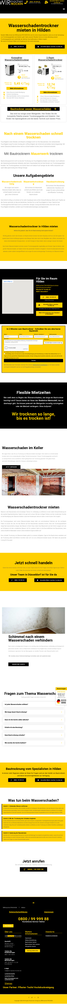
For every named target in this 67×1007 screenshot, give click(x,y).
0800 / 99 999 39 (35, 2)
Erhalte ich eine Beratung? (14, 731)
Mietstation (46, 343)
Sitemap (8, 983)
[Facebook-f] (28, 997)
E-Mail (20, 338)
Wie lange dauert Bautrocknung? (16, 716)
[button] (63, 9)
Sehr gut (61, 694)
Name (5, 338)
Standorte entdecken (51, 935)
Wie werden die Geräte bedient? (15, 747)
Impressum (49, 912)
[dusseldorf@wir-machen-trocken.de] (46, 2)
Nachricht (6, 342)
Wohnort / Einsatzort (39, 338)
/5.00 (61, 696)
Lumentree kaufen (10, 973)
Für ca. (23, 71)
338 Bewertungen (61, 697)
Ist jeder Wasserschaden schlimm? (16, 708)
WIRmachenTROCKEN (10, 907)
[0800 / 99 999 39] (26, 2)
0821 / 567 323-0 (10, 954)
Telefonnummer (52, 338)
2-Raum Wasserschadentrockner (50, 58)
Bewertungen (61, 688)
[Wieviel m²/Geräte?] (19, 77)
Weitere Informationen (31, 933)
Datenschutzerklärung (18, 912)
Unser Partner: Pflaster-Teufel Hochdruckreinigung (28, 987)
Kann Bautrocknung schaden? (15, 739)
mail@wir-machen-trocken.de (13, 970)
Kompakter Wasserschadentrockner (17, 58)
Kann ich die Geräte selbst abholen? (17, 724)
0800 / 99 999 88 (33, 919)
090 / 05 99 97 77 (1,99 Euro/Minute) (11, 963)
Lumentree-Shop (9, 976)
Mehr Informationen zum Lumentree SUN (11, 978)
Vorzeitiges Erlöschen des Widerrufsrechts (14, 356)
